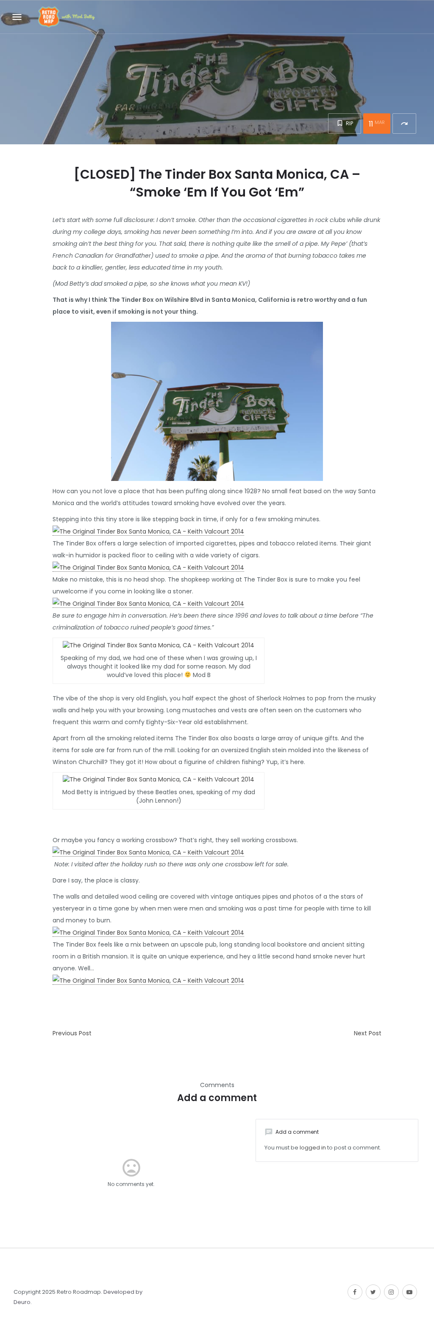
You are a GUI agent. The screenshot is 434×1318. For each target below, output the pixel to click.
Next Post (367, 1033)
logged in (313, 1148)
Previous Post (72, 1033)
